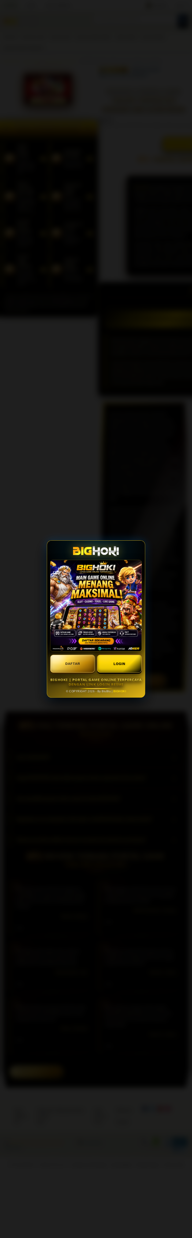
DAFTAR (72, 664)
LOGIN (119, 664)
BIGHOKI (119, 691)
